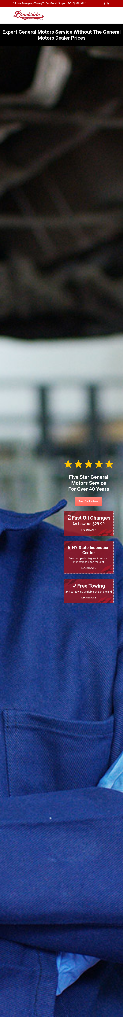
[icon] (108, 3)
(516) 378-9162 (77, 3)
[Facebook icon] (104, 3)
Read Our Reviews (88, 501)
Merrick (54, 3)
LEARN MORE (88, 530)
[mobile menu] (108, 15)
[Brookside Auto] (28, 15)
